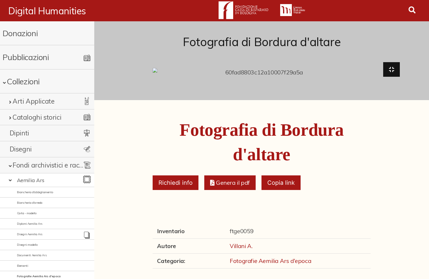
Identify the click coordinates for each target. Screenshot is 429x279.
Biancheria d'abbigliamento (35, 192)
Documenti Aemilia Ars (32, 255)
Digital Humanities (47, 11)
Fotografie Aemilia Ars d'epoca (39, 276)
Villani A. (241, 246)
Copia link (281, 182)
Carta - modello (26, 213)
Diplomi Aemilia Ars (29, 224)
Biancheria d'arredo (29, 203)
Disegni (21, 149)
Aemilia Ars (30, 180)
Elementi (22, 266)
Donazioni (20, 33)
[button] (229, 182)
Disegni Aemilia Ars (29, 234)
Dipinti (19, 133)
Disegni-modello (27, 245)
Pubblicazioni (26, 57)
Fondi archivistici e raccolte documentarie (49, 165)
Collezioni (23, 81)
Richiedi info (175, 182)
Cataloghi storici (37, 117)
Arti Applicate (33, 101)
